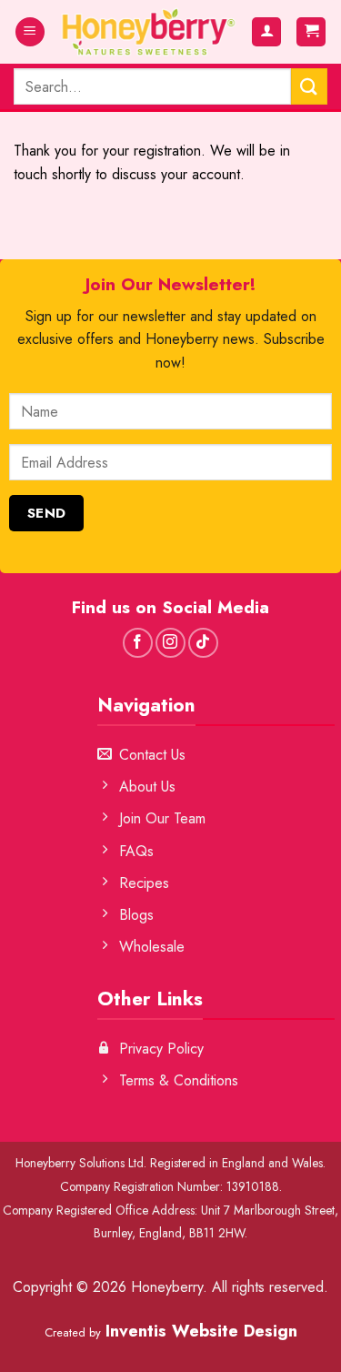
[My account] (266, 32)
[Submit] (309, 86)
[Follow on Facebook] (138, 643)
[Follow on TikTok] (203, 643)
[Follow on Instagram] (170, 643)
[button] (30, 32)
